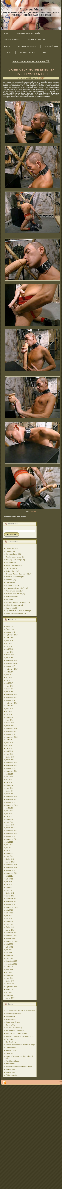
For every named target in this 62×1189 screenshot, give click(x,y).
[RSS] (4, 1083)
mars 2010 (9, 924)
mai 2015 (9, 748)
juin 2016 (9, 711)
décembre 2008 (11, 961)
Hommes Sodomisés (13, 577)
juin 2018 (9, 643)
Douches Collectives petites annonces (20, 1036)
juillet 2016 (9, 709)
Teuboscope (10, 1069)
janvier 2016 (10, 726)
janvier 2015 (10, 760)
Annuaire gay (10, 1016)
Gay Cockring (11, 1042)
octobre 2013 (10, 802)
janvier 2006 (10, 998)
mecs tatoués (10, 1064)
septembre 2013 (11, 805)
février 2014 (10, 791)
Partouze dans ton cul (14, 594)
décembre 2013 (11, 796)
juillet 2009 (9, 947)
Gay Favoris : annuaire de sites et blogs (20, 1045)
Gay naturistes (11, 1048)
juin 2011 (9, 882)
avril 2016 (9, 717)
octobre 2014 (10, 768)
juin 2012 (9, 848)
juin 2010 (9, 916)
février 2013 (10, 825)
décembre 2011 (11, 865)
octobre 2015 (10, 734)
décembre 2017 (11, 660)
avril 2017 (9, 683)
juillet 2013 (9, 811)
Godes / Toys (10, 571)
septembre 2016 (11, 703)
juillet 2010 (9, 913)
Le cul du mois (11, 585)
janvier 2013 (10, 828)
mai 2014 (9, 782)
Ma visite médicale (12, 1061)
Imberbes (9, 580)
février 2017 (10, 689)
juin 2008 (9, 972)
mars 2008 (9, 978)
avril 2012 (9, 853)
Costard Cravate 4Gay (14, 1028)
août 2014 (9, 774)
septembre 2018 (11, 635)
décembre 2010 (11, 899)
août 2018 (9, 638)
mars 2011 (9, 890)
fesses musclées (12, 565)
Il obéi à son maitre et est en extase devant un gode (31, 71)
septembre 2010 (11, 907)
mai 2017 (9, 680)
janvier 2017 (10, 691)
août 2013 (9, 808)
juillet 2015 (9, 743)
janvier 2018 (10, 657)
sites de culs (10, 608)
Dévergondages (11, 554)
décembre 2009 (11, 933)
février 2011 (10, 893)
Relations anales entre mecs (16, 602)
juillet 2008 (9, 969)
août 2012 (9, 842)
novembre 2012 (11, 833)
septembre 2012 (11, 839)
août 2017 (9, 672)
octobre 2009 (10, 938)
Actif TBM (41, 78)
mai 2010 (9, 919)
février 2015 (10, 757)
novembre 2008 (11, 964)
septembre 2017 (11, 669)
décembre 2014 (11, 762)
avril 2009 (9, 955)
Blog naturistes (11, 1019)
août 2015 (9, 740)
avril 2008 (9, 975)
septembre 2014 (11, 771)
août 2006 (9, 989)
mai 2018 (9, 646)
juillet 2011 (9, 879)
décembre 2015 (11, 728)
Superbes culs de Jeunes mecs (17, 611)
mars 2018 (9, 652)
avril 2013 (9, 819)
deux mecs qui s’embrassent (16, 1033)
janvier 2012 (10, 862)
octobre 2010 (10, 904)
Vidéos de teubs (11, 1075)
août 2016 (9, 706)
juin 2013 (9, 814)
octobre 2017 (10, 666)
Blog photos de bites (13, 1022)
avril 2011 (9, 887)
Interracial (9, 582)
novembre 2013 (11, 799)
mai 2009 (9, 952)
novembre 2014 (11, 765)
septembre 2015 (11, 737)
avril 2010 (9, 921)
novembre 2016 (11, 697)
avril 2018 (9, 649)
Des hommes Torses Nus (15, 1031)
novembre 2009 (11, 935)
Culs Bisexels (10, 551)
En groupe (9, 562)
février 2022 (10, 626)
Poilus (8, 599)
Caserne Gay (10, 1025)
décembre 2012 (11, 831)
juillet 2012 (9, 845)
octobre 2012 (10, 836)
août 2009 (9, 944)
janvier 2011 (10, 896)
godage (33, 511)
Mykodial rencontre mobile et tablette (19, 1067)
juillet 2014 (9, 777)
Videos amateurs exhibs (14, 614)
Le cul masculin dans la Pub (16, 588)
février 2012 (10, 859)
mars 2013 (9, 822)
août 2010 (9, 910)
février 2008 (10, 981)
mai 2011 (9, 884)
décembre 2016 (11, 694)
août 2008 (9, 967)
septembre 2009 (11, 941)
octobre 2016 (10, 700)
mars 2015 (9, 754)
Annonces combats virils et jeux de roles (20, 1011)
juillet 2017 (9, 674)
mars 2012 (9, 856)
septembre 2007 (11, 987)
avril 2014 (9, 785)
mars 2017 (9, 686)
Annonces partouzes (13, 1013)
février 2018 (10, 655)
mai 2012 (9, 850)
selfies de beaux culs (13, 605)
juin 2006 (9, 992)
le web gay (9, 1053)
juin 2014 (9, 779)
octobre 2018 (10, 632)
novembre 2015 (11, 731)
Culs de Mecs (31, 9)
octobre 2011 (10, 870)
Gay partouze (11, 1050)
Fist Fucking (10, 568)
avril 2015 (9, 751)
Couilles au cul (11, 548)
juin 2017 (9, 677)
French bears (10, 1039)
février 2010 (10, 927)
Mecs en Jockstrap (13, 591)
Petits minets (10, 597)
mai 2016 (9, 714)
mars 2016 (9, 720)
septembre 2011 (11, 873)
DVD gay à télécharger (14, 560)
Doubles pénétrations (13, 557)
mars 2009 (9, 958)
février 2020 (10, 629)
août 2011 (9, 876)
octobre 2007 (10, 984)
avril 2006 (9, 995)
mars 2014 (9, 788)
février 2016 (10, 723)
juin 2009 (9, 950)
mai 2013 (9, 816)
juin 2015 (9, 745)
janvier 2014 (10, 794)
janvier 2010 (10, 930)
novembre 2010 (11, 901)
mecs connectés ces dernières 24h (31, 61)
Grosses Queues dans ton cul (17, 574)
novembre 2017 (11, 663)
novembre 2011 (11, 867)
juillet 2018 (9, 641)
